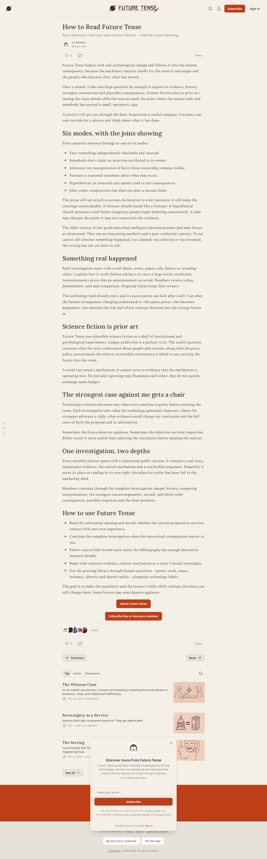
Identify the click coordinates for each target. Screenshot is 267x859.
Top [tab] (67, 673)
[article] (133, 694)
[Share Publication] (219, 8)
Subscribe (235, 9)
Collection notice (157, 831)
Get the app (153, 841)
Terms (140, 831)
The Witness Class (79, 684)
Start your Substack (123, 841)
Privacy (128, 831)
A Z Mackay (79, 42)
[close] (171, 743)
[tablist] (82, 673)
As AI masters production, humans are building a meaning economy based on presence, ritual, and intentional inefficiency (115, 692)
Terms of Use (152, 810)
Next (192, 658)
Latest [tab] (77, 673)
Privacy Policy (163, 814)
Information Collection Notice (132, 814)
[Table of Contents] (4, 429)
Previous (77, 658)
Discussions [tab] (92, 673)
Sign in (255, 9)
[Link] (57, 133)
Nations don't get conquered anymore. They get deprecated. (102, 720)
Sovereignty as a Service (85, 715)
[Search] (210, 8)
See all (70, 773)
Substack (114, 851)
